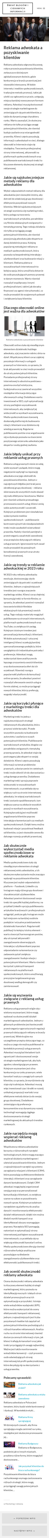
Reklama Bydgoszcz (28, 1443)
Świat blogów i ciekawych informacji (17, 8)
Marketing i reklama (14, 1504)
